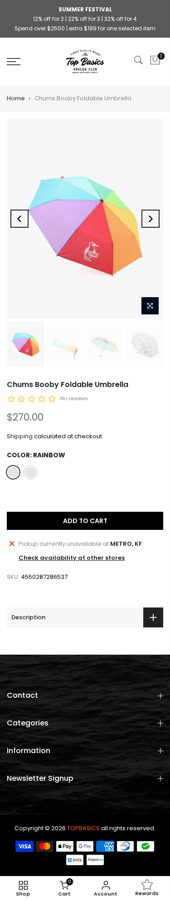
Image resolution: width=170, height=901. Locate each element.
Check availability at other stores (72, 557)
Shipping (20, 436)
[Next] (150, 219)
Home (16, 98)
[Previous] (19, 219)
